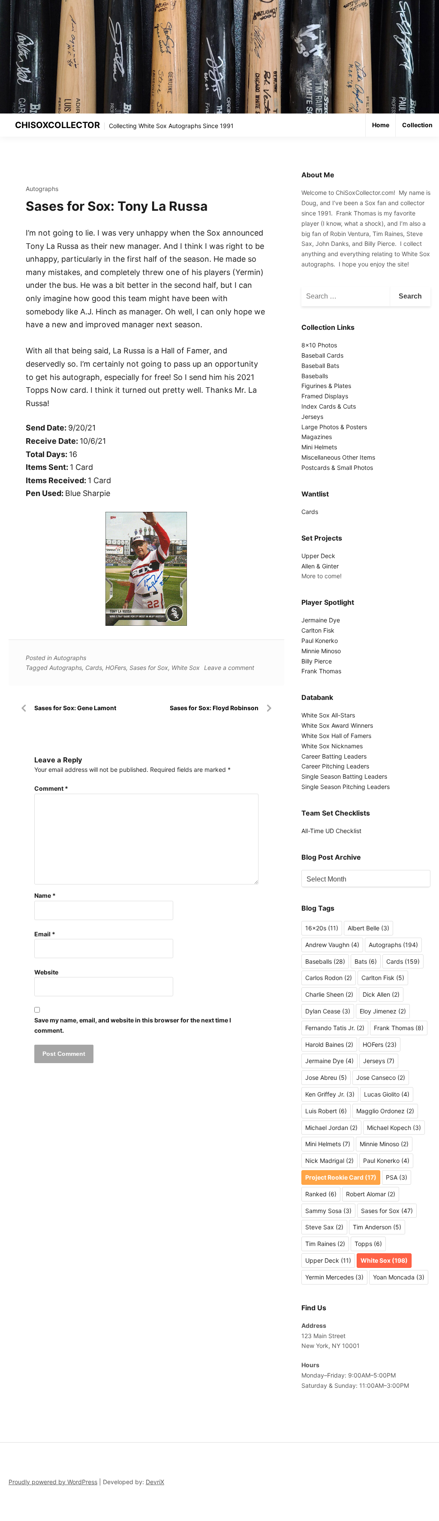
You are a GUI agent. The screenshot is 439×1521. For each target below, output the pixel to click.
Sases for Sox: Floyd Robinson (214, 707)
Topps (368, 1243)
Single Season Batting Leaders (344, 776)
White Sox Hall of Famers (336, 735)
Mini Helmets (319, 447)
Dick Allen (381, 994)
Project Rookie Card (340, 1177)
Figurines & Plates (326, 385)
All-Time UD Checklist (331, 830)
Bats (366, 961)
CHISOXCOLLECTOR (57, 125)
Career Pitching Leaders (335, 766)
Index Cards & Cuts (328, 406)
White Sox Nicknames (332, 746)
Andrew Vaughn (332, 944)
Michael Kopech (394, 1127)
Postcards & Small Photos (337, 467)
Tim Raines (325, 1243)
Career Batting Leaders (334, 756)
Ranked (321, 1194)
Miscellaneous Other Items (338, 457)
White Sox (185, 667)
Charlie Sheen (329, 994)
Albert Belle (368, 928)
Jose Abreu (326, 1077)
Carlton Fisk (317, 630)
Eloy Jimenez (383, 1011)
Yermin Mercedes (334, 1277)
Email (44, 934)
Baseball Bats (320, 365)
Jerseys (312, 416)
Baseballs (314, 376)
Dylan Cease (327, 1011)
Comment (51, 788)
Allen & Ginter (320, 566)
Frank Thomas (321, 671)
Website (46, 972)
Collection (417, 124)
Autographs (42, 188)
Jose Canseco (380, 1077)
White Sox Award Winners (337, 725)
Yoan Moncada (398, 1277)
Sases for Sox (148, 667)
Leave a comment (229, 667)
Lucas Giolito (386, 1094)
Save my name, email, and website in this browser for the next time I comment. (132, 1025)
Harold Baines (329, 1044)
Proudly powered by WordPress (53, 1481)
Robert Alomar (370, 1194)
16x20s (321, 928)
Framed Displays (324, 396)
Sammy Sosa (328, 1210)
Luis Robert (326, 1111)
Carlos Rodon (328, 977)
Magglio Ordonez (385, 1111)
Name (45, 895)
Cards (93, 667)
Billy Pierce (316, 661)
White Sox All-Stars (328, 715)
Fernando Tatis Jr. (334, 1027)
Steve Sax (324, 1227)
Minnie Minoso (321, 650)
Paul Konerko (319, 640)
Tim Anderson (377, 1227)
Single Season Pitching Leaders (345, 786)
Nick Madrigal (329, 1160)
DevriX (155, 1481)
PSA (396, 1177)
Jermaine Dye (320, 620)
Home (380, 124)
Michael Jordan (331, 1127)
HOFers (115, 667)
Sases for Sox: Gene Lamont (75, 707)
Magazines (316, 436)
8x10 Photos (319, 345)
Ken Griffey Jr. (330, 1094)
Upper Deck (318, 555)
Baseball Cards (322, 355)
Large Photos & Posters (334, 426)
